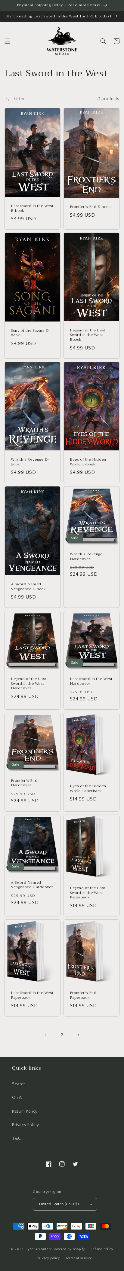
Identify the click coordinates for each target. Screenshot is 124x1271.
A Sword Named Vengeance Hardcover (32, 885)
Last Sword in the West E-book (32, 208)
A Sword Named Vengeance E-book (28, 586)
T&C (16, 1138)
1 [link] (46, 1035)
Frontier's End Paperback (83, 995)
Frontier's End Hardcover (24, 783)
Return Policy (25, 1111)
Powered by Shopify (69, 1249)
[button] (7, 41)
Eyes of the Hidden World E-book (88, 462)
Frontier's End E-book (90, 207)
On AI (17, 1097)
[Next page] (78, 1035)
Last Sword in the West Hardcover (91, 681)
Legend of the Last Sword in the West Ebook (87, 335)
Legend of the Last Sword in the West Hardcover (28, 684)
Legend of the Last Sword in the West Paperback (87, 893)
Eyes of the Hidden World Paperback (88, 788)
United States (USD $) (59, 1204)
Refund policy (102, 1249)
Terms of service (79, 1258)
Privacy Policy (25, 1125)
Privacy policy (48, 1258)
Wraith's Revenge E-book (30, 462)
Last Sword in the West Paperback (32, 995)
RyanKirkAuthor (39, 1249)
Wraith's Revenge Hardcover (86, 556)
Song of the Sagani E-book (30, 333)
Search (19, 1084)
